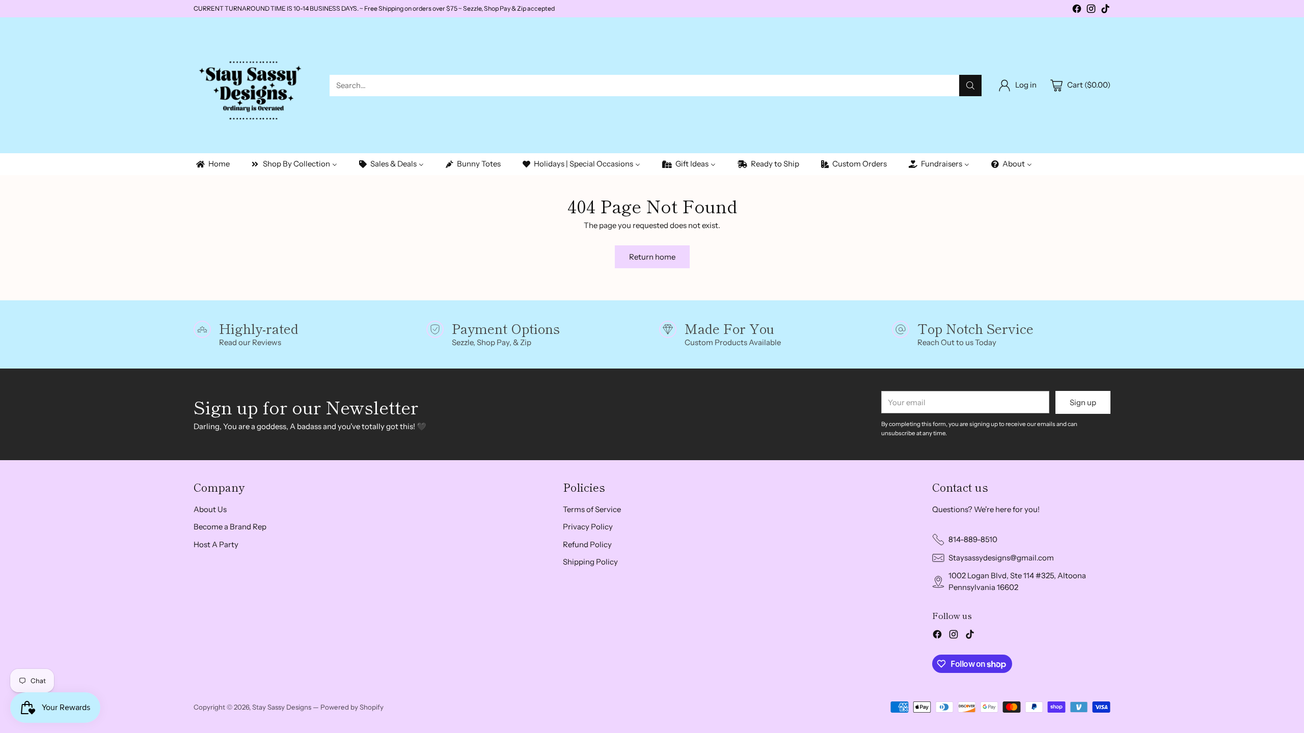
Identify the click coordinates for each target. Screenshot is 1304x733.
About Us (210, 509)
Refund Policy (587, 544)
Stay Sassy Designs (281, 707)
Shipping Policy (590, 562)
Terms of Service (592, 509)
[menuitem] (212, 164)
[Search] (970, 85)
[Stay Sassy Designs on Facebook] (1077, 10)
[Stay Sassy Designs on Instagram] (1091, 10)
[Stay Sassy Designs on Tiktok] (1105, 10)
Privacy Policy (588, 526)
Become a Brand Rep (230, 526)
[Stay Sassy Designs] (253, 85)
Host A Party (216, 544)
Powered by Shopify (352, 707)
